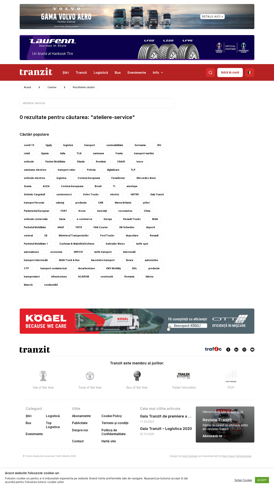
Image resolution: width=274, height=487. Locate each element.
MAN (155, 219)
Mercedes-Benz (146, 178)
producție (81, 202)
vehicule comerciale (36, 219)
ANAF (60, 227)
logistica (61, 178)
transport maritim (144, 153)
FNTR (79, 227)
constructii (106, 276)
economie (56, 252)
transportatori (32, 276)
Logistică (101, 73)
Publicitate (79, 423)
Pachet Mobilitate (55, 161)
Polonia (91, 169)
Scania (27, 186)
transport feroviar (34, 202)
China (147, 211)
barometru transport (103, 260)
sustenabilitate (114, 145)
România (101, 161)
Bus (118, 73)
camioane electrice (35, 169)
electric (114, 194)
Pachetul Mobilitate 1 (36, 243)
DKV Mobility (113, 268)
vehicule (29, 161)
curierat (28, 235)
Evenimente (137, 73)
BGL (134, 268)
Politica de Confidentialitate (113, 432)
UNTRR (135, 194)
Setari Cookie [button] (243, 480)
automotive (151, 260)
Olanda (80, 161)
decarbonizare (86, 268)
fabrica (149, 276)
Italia (62, 153)
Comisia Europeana (72, 186)
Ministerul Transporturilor (74, 235)
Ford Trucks (107, 235)
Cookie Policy (111, 416)
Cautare (52, 87)
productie (154, 268)
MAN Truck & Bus (69, 260)
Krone (82, 211)
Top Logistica (53, 425)
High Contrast (190, 456)
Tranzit (81, 73)
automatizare (31, 252)
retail (27, 153)
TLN (79, 153)
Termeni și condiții (114, 423)
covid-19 (29, 145)
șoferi (146, 202)
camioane (98, 153)
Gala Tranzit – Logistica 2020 (166, 429)
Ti (114, 186)
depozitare (132, 235)
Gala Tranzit (157, 194)
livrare (129, 260)
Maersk (28, 284)
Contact (78, 441)
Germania (140, 145)
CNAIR (121, 161)
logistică (68, 145)
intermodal (129, 252)
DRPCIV (78, 252)
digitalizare (113, 169)
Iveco (139, 161)
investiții (102, 211)
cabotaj (60, 202)
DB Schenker (127, 227)
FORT (64, 211)
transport (89, 145)
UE (45, 235)
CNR (100, 202)
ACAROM (83, 276)
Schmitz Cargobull (34, 194)
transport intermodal (36, 260)
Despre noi (80, 430)
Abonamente (81, 416)
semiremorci (64, 194)
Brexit (98, 186)
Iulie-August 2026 (232, 411)
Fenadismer (118, 178)
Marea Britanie (123, 202)
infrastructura (59, 276)
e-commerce (84, 219)
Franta (119, 153)
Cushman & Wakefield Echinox (76, 243)
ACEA (46, 186)
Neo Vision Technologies (236, 456)
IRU (159, 145)
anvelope (132, 186)
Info (156, 73)
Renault (154, 235)
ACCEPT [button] (262, 480)
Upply (49, 145)
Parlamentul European (36, 211)
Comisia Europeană (89, 178)
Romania (129, 276)
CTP (26, 268)
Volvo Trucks (91, 194)
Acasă (27, 87)
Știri (66, 73)
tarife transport (103, 252)
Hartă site (108, 441)
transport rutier (66, 169)
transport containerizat (53, 268)
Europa (108, 219)
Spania (45, 153)
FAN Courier (100, 227)
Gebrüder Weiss (115, 243)
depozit (150, 227)
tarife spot (142, 243)
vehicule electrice (34, 178)
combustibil (51, 284)
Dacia (62, 219)
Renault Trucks (132, 219)
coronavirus (125, 211)
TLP (133, 169)
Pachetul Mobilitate (35, 227)
